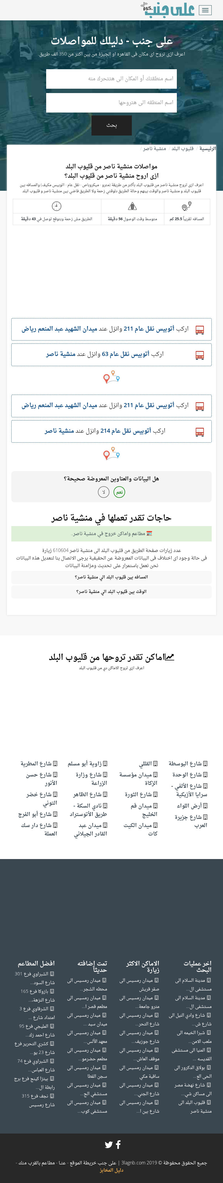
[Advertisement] (111, 277)
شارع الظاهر (87, 795)
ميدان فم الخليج (144, 810)
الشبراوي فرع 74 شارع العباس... (36, 1066)
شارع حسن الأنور (41, 779)
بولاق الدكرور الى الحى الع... (193, 1072)
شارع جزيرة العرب (191, 822)
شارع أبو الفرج (35, 815)
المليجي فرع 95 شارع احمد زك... (37, 1031)
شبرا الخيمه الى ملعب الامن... (194, 1037)
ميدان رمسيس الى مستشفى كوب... (87, 1107)
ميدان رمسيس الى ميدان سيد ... (87, 1020)
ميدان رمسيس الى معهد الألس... (87, 1037)
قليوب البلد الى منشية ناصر (195, 1107)
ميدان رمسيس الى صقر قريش (139, 985)
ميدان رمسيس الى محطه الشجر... (87, 985)
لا (103, 492)
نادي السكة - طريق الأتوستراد (88, 810)
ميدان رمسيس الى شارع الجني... (139, 1089)
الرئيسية (207, 149)
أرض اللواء (189, 806)
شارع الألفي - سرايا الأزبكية (189, 790)
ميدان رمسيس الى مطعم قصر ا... (87, 1002)
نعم (119, 492)
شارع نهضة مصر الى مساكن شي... (193, 1089)
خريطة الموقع (82, 1163)
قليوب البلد (183, 149)
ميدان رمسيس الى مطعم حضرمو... (87, 1054)
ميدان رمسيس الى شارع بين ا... (139, 1107)
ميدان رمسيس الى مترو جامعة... (139, 1002)
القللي (145, 764)
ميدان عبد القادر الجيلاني (90, 830)
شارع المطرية (36, 764)
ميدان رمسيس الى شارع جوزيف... (139, 1037)
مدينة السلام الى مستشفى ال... (193, 985)
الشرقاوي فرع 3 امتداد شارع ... (37, 1013)
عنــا (62, 1163)
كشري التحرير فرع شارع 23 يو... (35, 1048)
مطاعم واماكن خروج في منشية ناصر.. (108, 534)
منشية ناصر (154, 149)
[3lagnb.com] (161, 10)
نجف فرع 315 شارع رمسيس (38, 1100)
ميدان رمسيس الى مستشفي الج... (87, 1089)
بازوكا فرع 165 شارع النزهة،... (38, 996)
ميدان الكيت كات (140, 830)
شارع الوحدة (187, 775)
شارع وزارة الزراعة (91, 779)
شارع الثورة (138, 795)
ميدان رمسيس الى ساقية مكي (139, 1072)
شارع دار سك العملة (39, 830)
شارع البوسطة (185, 764)
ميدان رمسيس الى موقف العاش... (139, 1054)
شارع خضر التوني (41, 799)
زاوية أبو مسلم (85, 764)
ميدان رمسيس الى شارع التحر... (139, 1020)
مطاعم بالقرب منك (36, 1163)
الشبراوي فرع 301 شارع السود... (35, 978)
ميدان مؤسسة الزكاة (138, 779)
